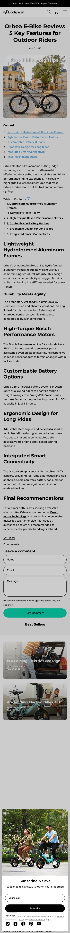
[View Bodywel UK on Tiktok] (15, 923)
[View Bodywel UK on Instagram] (7, 923)
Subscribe (35, 908)
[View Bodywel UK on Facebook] (23, 923)
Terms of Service (37, 919)
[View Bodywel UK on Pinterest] (31, 923)
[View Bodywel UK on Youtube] (38, 923)
